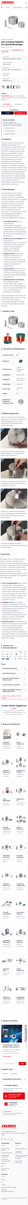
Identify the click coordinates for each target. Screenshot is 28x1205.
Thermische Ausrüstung (18, 1152)
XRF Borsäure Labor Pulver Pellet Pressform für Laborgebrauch (7, 856)
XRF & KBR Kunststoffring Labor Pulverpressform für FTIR (7, 913)
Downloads (18, 104)
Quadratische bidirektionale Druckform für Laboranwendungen (7, 941)
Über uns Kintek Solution (5, 1149)
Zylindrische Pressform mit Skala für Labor (7, 998)
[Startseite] (1, 7)
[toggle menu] (26, 3)
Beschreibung (7, 104)
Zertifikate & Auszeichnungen (5, 1160)
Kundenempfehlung (6, 1153)
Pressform (5, 1073)
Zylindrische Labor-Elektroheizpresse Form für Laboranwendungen (7, 969)
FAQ (2, 1182)
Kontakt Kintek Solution (5, 1169)
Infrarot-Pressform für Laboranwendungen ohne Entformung (21, 743)
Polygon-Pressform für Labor (20, 969)
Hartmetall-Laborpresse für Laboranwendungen (21, 856)
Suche (22, 1063)
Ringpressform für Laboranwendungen (21, 799)
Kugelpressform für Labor (21, 771)
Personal (3, 1163)
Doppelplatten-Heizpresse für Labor (21, 998)
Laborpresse (14, 1073)
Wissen (3, 1180)
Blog (2, 1166)
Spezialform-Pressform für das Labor (6, 771)
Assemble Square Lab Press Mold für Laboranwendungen (21, 941)
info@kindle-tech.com (11, 1131)
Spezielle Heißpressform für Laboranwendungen (21, 828)
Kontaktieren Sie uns (6, 96)
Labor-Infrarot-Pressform (21, 913)
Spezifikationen (21, 113)
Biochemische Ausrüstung (19, 1161)
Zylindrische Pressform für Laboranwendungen (7, 884)
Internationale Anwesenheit (5, 1156)
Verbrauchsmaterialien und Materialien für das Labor (21, 1157)
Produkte (8, 7)
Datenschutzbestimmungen (7, 1187)
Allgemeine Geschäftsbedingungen (7, 1190)
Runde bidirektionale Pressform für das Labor (6, 799)
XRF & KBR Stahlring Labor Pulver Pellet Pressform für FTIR (7, 828)
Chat (8, 113)
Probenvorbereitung (17, 7)
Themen (3, 1185)
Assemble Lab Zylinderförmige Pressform (21, 884)
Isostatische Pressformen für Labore (6, 743)
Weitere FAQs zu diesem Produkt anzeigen (11, 697)
